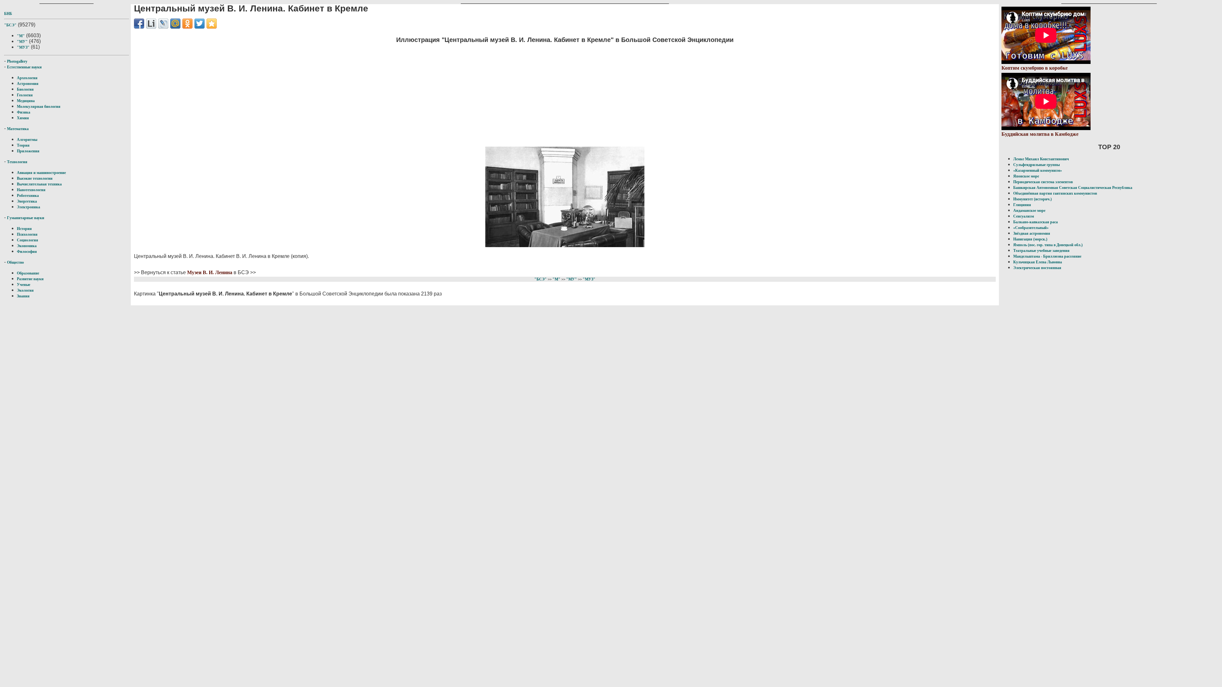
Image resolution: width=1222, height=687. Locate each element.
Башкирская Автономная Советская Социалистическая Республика (1072, 187)
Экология (25, 290)
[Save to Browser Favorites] (212, 23)
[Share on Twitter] (199, 23)
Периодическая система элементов (1043, 182)
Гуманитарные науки (25, 218)
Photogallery (17, 61)
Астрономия (28, 83)
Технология (17, 162)
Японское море (1026, 176)
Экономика (27, 246)
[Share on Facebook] (139, 23)
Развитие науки (30, 279)
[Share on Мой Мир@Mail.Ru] (175, 23)
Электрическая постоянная (1037, 268)
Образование (28, 273)
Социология (27, 240)
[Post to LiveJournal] (163, 23)
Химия (23, 118)
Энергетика (27, 201)
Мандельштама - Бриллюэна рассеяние (1047, 256)
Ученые (23, 284)
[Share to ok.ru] (187, 23)
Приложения (28, 151)
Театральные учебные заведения (1041, 250)
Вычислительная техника (39, 184)
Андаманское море (1029, 210)
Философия (27, 251)
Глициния (1022, 205)
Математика (18, 129)
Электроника (28, 207)
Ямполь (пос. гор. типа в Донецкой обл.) (1048, 245)
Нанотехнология (31, 190)
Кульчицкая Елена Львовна (1037, 262)
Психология (27, 234)
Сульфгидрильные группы (1036, 165)
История (24, 228)
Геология (25, 95)
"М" (21, 36)
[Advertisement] (565, 93)
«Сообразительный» (1031, 228)
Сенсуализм (1023, 216)
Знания (23, 296)
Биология (25, 89)
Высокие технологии (35, 178)
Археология (27, 78)
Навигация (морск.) (1030, 239)
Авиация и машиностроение (41, 172)
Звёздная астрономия (1031, 233)
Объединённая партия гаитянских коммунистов (1055, 193)
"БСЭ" (10, 25)
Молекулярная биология (38, 106)
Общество (15, 262)
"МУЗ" (23, 47)
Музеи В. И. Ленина (209, 272)
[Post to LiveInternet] (151, 23)
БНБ (8, 13)
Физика (23, 112)
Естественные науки (24, 67)
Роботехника (28, 195)
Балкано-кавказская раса (1035, 222)
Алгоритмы (27, 139)
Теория (23, 145)
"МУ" (22, 41)
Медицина (26, 101)
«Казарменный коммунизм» (1037, 170)
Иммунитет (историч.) (1032, 199)
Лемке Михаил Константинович (1041, 159)
